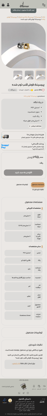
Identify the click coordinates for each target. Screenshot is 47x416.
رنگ (41, 163)
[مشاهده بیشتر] (29, 126)
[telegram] (23, 393)
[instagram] (28, 393)
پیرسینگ (38, 17)
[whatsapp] (19, 393)
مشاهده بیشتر (36, 126)
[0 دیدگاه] (9, 90)
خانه (43, 17)
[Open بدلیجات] (5, 414)
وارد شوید (16, 363)
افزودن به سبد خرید (23, 172)
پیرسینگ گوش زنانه (30, 96)
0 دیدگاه (13, 90)
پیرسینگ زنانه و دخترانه (25, 17)
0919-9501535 (23, 380)
